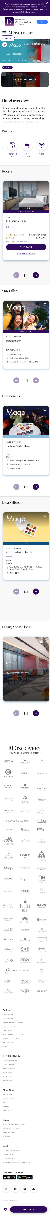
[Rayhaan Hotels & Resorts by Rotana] (8, 940)
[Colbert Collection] (8, 811)
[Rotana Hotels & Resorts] (8, 949)
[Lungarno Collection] (42, 855)
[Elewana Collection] (8, 829)
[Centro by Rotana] (8, 799)
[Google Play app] (25, 1177)
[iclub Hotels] (25, 829)
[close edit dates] (47, 3)
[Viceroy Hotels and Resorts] (42, 991)
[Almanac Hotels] (8, 761)
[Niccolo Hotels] (42, 891)
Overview (22, 60)
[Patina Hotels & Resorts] (42, 930)
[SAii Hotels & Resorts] (25, 949)
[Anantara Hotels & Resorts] (25, 761)
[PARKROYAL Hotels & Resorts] (25, 930)
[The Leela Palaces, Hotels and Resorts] (8, 856)
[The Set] (42, 950)
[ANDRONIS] (42, 761)
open (42, 21)
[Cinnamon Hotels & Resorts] (42, 799)
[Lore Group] (25, 855)
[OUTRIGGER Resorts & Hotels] (8, 920)
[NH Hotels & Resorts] (42, 879)
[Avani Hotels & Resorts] (8, 787)
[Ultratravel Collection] (42, 981)
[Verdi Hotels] (25, 991)
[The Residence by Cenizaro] (42, 939)
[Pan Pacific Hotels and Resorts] (42, 919)
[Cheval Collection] (25, 799)
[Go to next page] (36, 275)
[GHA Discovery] (29, 32)
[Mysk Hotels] (25, 879)
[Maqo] (8, 868)
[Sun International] (16, 971)
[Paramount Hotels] (25, 919)
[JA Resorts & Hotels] (8, 841)
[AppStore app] (9, 1177)
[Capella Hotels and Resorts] (42, 787)
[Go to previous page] (16, 275)
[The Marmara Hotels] (42, 868)
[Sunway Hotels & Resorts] (42, 971)
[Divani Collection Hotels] (42, 811)
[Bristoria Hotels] (25, 787)
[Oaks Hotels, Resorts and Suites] (42, 906)
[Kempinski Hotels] (25, 841)
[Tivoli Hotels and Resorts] (25, 981)
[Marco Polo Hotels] (25, 868)
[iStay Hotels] (42, 829)
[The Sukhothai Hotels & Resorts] (42, 960)
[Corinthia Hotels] (25, 811)
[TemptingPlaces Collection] (8, 981)
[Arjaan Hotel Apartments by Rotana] (25, 773)
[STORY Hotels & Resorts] (25, 960)
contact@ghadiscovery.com (26, 12)
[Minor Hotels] (8, 879)
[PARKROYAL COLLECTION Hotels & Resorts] (8, 930)
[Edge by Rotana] (42, 821)
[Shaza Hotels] (8, 960)
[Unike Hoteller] (8, 991)
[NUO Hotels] (25, 906)
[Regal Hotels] (25, 939)
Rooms (36, 60)
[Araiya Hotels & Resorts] (8, 773)
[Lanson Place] (42, 841)
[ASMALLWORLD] (42, 773)
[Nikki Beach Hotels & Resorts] (8, 905)
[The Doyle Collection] (16, 821)
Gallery (6, 60)
